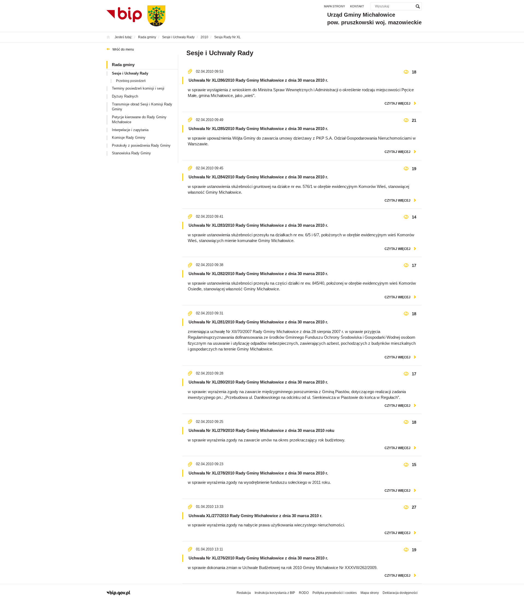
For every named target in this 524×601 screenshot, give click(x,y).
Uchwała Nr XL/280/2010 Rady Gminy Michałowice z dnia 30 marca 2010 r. (258, 382)
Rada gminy (123, 64)
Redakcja (244, 593)
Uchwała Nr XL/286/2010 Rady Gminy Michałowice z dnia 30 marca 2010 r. (258, 80)
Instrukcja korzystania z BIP (275, 593)
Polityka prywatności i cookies (334, 593)
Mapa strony (334, 6)
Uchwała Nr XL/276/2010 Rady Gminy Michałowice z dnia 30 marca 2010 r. (258, 558)
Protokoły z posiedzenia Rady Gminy (141, 145)
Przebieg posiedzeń (131, 81)
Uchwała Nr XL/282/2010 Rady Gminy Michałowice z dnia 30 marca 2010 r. (258, 273)
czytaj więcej (397, 103)
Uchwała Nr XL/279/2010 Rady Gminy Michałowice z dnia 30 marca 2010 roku (261, 430)
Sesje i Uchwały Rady (130, 73)
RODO (304, 593)
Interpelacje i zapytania (130, 130)
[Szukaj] (417, 6)
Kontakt (357, 6)
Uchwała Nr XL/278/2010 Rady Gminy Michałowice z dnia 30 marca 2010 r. (258, 473)
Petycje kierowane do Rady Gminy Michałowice (139, 119)
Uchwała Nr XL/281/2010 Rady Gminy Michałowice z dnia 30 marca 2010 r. (258, 322)
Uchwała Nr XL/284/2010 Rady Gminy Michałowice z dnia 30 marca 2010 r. (258, 177)
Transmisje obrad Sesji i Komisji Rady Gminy (142, 106)
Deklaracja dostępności (400, 593)
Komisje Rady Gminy (128, 137)
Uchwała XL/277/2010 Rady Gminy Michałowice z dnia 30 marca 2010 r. (255, 515)
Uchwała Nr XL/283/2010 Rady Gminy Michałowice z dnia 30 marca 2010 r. (258, 225)
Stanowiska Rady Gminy (131, 153)
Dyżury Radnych (125, 96)
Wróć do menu (123, 49)
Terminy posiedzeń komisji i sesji (138, 88)
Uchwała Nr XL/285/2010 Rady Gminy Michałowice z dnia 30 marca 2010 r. (258, 128)
